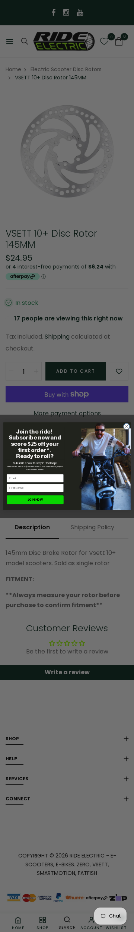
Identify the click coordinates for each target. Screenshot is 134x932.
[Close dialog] (126, 426)
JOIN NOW (35, 499)
